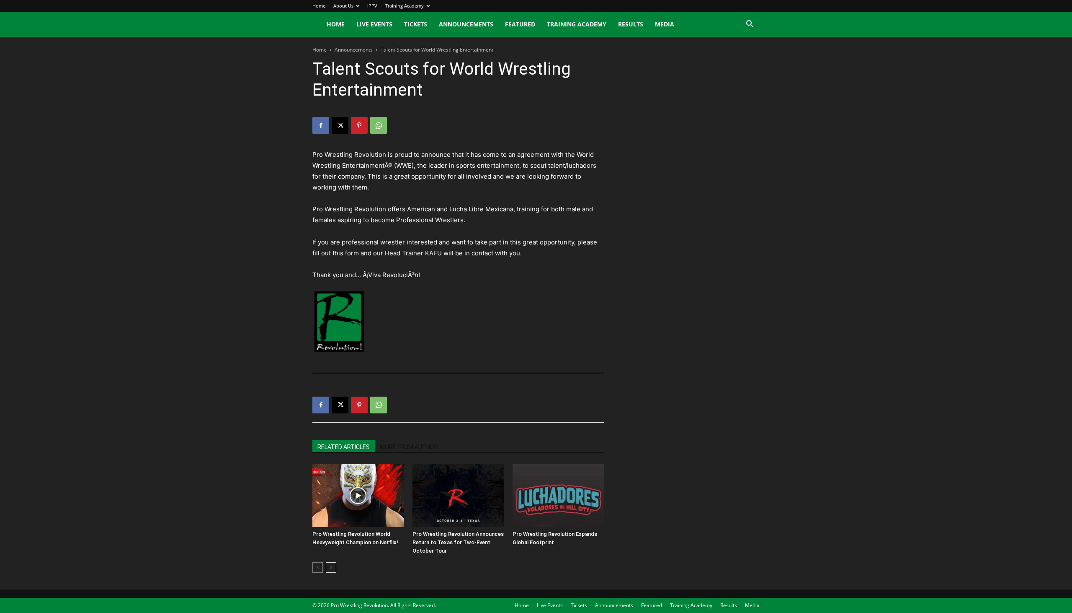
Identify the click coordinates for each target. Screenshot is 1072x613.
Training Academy (404, 6)
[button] (750, 25)
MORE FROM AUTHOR (409, 447)
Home (318, 6)
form (353, 253)
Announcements (466, 24)
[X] (340, 125)
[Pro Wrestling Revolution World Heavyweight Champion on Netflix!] (358, 495)
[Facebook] (320, 125)
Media (664, 24)
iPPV (372, 6)
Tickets (415, 24)
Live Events (374, 24)
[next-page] (331, 567)
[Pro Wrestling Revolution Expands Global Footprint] (558, 495)
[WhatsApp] (378, 125)
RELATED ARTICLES (343, 447)
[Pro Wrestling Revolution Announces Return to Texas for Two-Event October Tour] (458, 495)
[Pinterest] (359, 125)
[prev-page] (317, 567)
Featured (520, 24)
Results (630, 24)
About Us (343, 6)
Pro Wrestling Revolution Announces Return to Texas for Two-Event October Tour (458, 542)
